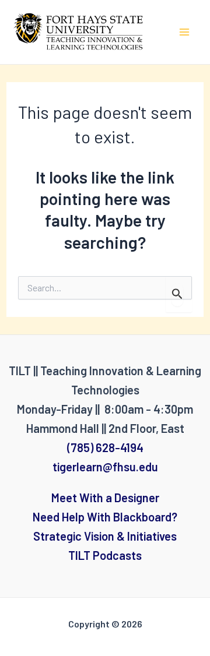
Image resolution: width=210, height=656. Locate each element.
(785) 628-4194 (105, 447)
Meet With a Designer (105, 498)
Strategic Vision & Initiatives (105, 536)
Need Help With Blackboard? (105, 517)
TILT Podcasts (105, 555)
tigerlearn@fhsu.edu (105, 467)
